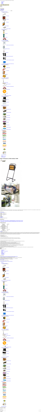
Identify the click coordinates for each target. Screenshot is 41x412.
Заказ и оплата (2, 1)
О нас (2, 251)
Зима (1, 212)
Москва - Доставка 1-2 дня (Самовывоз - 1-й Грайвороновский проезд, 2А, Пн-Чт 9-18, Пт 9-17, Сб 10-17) (11, 220)
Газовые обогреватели (3, 280)
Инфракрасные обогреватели (4, 263)
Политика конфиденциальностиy (3, 261)
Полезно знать (2, 254)
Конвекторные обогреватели (4, 347)
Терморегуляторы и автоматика (4, 40)
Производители (3, 381)
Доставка (2, 250)
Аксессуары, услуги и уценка (4, 329)
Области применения (3, 105)
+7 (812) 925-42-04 (2, 9)
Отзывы (2, 2)
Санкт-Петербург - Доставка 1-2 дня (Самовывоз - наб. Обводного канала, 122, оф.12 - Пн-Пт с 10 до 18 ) (11, 221)
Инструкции (2, 253)
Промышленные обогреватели (4, 315)
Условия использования (10, 261)
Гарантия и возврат (3, 252)
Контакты (2, 3)
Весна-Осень (3, 212)
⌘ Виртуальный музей (3, 406)
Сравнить (1, 217)
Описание (1, 231)
